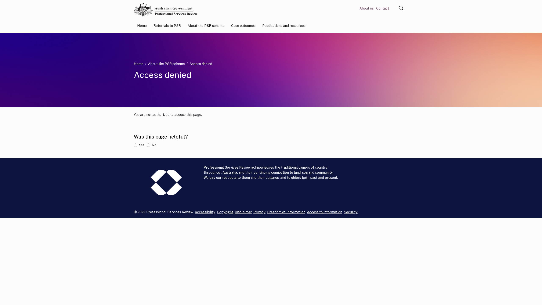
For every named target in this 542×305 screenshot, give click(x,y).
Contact (382, 8)
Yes (141, 145)
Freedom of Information (286, 212)
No (154, 145)
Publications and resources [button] (284, 26)
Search (401, 8)
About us (366, 8)
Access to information (324, 212)
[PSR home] (165, 10)
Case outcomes (243, 26)
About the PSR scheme (166, 64)
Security (351, 212)
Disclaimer (243, 212)
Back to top (531, 294)
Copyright (225, 212)
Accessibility (205, 212)
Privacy (259, 212)
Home (142, 26)
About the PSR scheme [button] (206, 26)
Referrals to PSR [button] (167, 26)
